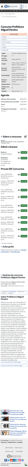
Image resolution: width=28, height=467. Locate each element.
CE (19, 10)
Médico (14, 65)
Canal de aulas (15, 252)
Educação (14, 69)
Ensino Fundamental (18, 73)
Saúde (13, 71)
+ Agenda (3, 37)
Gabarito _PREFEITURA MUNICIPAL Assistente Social (7, 198)
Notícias (4, 47)
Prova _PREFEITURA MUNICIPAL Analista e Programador (7, 176)
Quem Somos (9, 447)
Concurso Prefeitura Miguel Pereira (9, 16)
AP (11, 10)
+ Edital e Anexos (5, 42)
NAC (2, 10)
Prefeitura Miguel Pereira (19, 53)
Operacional (21, 69)
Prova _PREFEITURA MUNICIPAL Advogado (7, 206)
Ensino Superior (21, 77)
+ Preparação (4, 50)
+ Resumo (4, 39)
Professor (23, 63)
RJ (12, 88)
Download (24, 152)
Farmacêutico (21, 65)
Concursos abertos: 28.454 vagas (11, 362)
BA (17, 10)
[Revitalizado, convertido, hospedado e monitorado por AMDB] (26, 464)
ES (25, 10)
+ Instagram (10, 293)
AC (5, 10)
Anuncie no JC (9, 451)
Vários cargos (16, 63)
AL (8, 10)
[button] (18, 152)
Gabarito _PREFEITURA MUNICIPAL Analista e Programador (7, 183)
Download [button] (24, 174)
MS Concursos (16, 84)
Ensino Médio (16, 75)
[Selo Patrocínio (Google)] (21, 6)
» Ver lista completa (6, 243)
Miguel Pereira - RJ (17, 91)
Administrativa (16, 67)
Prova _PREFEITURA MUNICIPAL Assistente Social (7, 191)
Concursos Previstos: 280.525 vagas (11, 365)
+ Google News (20, 291)
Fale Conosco (19, 447)
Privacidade (19, 451)
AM (14, 10)
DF (22, 10)
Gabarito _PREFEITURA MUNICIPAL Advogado (7, 211)
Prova (3, 45)
